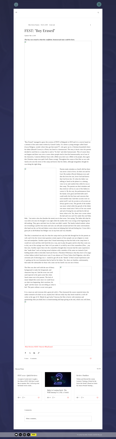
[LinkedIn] (20, 434)
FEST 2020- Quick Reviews (27, 375)
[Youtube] (16, 434)
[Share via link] (39, 353)
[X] (28, 434)
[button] (98, 12)
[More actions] (90, 25)
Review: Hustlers (82, 375)
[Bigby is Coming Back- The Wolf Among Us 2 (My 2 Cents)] (58, 379)
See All (99, 368)
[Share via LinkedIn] (34, 353)
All (16, 12)
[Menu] (99, 4)
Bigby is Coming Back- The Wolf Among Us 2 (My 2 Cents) (58, 391)
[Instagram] (24, 434)
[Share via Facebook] (25, 353)
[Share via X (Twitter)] (30, 353)
